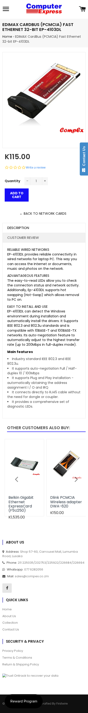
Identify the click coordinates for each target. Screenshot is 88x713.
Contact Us (84, 157)
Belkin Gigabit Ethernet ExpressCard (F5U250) (21, 504)
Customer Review (23, 237)
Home (7, 36)
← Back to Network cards (42, 213)
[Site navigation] (5, 9)
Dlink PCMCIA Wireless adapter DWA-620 (66, 502)
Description (18, 227)
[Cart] (82, 9)
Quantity (12, 181)
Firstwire (62, 703)
